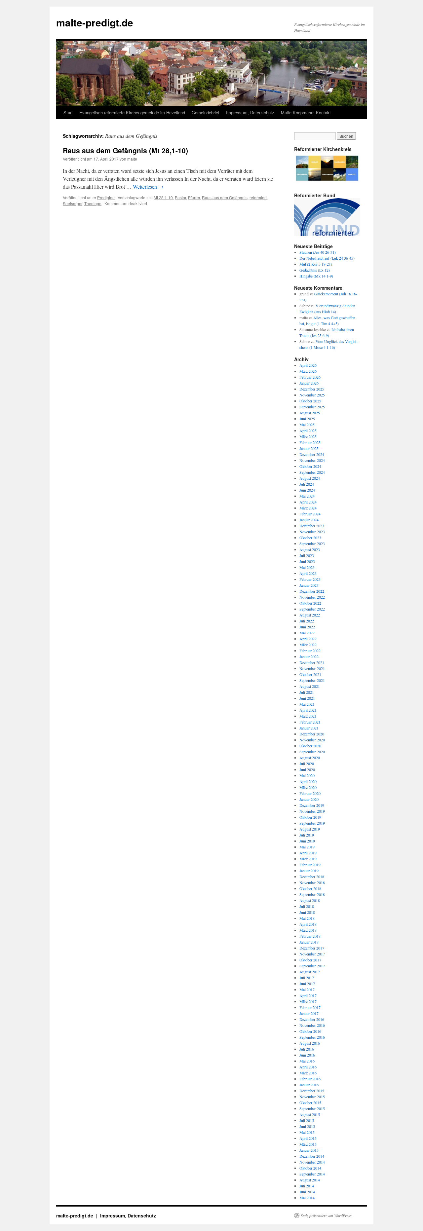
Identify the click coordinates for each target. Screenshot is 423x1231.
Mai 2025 (307, 424)
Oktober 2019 (310, 817)
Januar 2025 (309, 448)
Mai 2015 (307, 1132)
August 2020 (309, 757)
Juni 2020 (307, 769)
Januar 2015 (309, 1150)
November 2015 (312, 1096)
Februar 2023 (310, 579)
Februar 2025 (310, 442)
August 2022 (309, 614)
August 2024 (309, 478)
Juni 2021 (307, 698)
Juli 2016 (306, 1049)
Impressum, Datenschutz (250, 112)
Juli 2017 (306, 977)
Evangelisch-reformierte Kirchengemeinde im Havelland (132, 112)
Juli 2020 (306, 763)
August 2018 (309, 900)
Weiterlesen (148, 186)
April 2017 (308, 995)
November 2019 (312, 811)
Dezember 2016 (311, 1019)
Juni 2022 (307, 626)
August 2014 (309, 1179)
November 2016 (312, 1025)
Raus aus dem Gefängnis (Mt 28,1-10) (125, 150)
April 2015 (308, 1138)
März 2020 (308, 787)
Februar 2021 (310, 722)
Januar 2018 (309, 942)
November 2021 (312, 668)
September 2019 (312, 823)
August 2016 (309, 1043)
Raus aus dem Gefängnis (225, 197)
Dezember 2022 (311, 591)
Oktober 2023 (310, 537)
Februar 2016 (310, 1078)
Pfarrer (194, 197)
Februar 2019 (310, 864)
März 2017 (308, 1001)
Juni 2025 (307, 418)
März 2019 (308, 858)
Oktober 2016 (310, 1031)
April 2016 (308, 1066)
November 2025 (312, 394)
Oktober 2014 (310, 1168)
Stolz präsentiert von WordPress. (327, 1215)
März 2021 (308, 716)
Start (68, 112)
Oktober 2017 (310, 959)
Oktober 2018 (310, 888)
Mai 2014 (307, 1197)
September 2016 (312, 1037)
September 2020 (312, 751)
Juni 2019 (307, 840)
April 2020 (308, 781)
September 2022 (312, 609)
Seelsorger (72, 203)
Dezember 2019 (311, 805)
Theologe (92, 203)
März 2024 (308, 507)
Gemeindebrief (205, 112)
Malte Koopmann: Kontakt (306, 112)
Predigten (106, 197)
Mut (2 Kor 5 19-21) (315, 264)
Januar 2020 (309, 799)
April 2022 (308, 638)
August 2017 (309, 971)
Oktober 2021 (310, 674)
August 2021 (309, 686)
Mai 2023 (307, 567)
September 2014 (312, 1173)
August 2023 (309, 549)
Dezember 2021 (311, 662)
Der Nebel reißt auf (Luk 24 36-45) (327, 258)
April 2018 (308, 924)
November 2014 (312, 1162)
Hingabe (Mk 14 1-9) (316, 276)
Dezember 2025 (311, 389)
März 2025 (308, 436)
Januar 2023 (309, 585)
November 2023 (312, 531)
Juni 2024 (307, 490)
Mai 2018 (307, 918)
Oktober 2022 (310, 603)
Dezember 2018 (311, 876)
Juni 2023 (307, 561)
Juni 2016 (307, 1055)
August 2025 (309, 412)
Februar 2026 (310, 377)
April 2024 (308, 501)
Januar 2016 (309, 1084)
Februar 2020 (310, 793)
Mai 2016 (307, 1060)
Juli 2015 (306, 1120)
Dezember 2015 (311, 1090)
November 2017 (312, 953)
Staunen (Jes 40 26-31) (317, 252)
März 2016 (308, 1072)
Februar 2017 (310, 1007)
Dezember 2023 (311, 525)
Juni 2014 (307, 1191)
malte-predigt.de (94, 22)
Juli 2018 (306, 906)
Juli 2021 (306, 692)
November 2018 (312, 882)
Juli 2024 (306, 484)
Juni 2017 (307, 983)
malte (132, 159)
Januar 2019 (309, 870)
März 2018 (308, 930)
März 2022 (308, 644)
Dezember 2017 (311, 948)
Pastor (180, 197)
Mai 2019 (307, 846)
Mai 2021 (307, 704)
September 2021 (312, 680)
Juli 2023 (306, 555)
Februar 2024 (310, 513)
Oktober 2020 (310, 745)
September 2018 (312, 894)
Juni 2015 (307, 1126)
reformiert (258, 197)
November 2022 (312, 597)
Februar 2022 (310, 650)
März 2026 (308, 371)
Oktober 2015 (310, 1102)
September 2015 (312, 1108)
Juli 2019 (306, 835)
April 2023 (308, 573)
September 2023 (312, 543)
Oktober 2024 (310, 466)
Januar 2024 (309, 519)
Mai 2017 (307, 989)
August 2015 (309, 1114)
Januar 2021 (309, 727)
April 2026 (308, 365)
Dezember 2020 (311, 733)
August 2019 (309, 829)
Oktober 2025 (310, 400)
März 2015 (308, 1144)
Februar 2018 (310, 936)
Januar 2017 (309, 1013)
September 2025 (312, 406)
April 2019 (308, 852)
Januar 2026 (309, 383)
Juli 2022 (306, 620)
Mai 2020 (307, 775)
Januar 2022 (309, 656)
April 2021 (308, 710)
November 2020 (312, 739)
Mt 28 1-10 (163, 197)
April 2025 (308, 430)
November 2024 (312, 460)
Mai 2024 (307, 496)
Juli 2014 (306, 1185)
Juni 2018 (307, 912)
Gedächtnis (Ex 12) (314, 270)
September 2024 (312, 472)
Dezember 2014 (311, 1156)
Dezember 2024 (311, 454)
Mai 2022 (307, 632)
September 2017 (312, 965)
